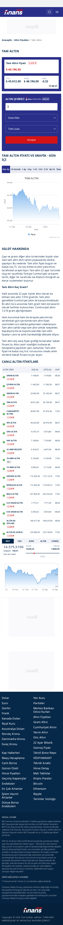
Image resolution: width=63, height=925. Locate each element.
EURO (31, 541)
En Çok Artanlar (12, 788)
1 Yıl (35, 169)
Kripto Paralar (42, 778)
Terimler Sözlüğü (44, 799)
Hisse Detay (41, 768)
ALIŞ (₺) (34, 369)
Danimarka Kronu (13, 739)
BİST (8, 541)
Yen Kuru (39, 698)
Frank (5, 713)
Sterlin (6, 708)
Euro (5, 703)
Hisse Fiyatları (11, 773)
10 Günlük (15, 169)
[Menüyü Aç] (57, 12)
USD (20, 541)
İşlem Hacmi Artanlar (10, 795)
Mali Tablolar (41, 773)
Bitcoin (38, 783)
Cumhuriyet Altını (45, 727)
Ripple (37, 794)
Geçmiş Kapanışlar (14, 778)
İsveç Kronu (9, 744)
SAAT (57, 369)
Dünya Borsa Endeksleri (10, 804)
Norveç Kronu (11, 734)
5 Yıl (46, 169)
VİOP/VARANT (42, 758)
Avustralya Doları (13, 729)
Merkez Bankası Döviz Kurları (43, 710)
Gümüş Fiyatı (42, 747)
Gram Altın (40, 722)
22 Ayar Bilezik (43, 742)
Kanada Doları (11, 718)
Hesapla (31, 139)
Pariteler (39, 703)
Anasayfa (7, 40)
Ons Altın (39, 737)
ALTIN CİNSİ (8, 369)
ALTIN (43, 541)
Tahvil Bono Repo (44, 753)
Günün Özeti (10, 768)
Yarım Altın (40, 732)
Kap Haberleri (11, 753)
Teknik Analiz (42, 763)
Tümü (59, 169)
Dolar (5, 698)
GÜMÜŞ (55, 541)
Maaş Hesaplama (13, 758)
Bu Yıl (52, 169)
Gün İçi (6, 169)
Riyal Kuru (8, 723)
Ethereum (39, 788)
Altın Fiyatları (21, 40)
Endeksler (8, 783)
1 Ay (24, 169)
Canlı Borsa (9, 763)
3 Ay (29, 169)
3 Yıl (41, 169)
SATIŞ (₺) (48, 369)
